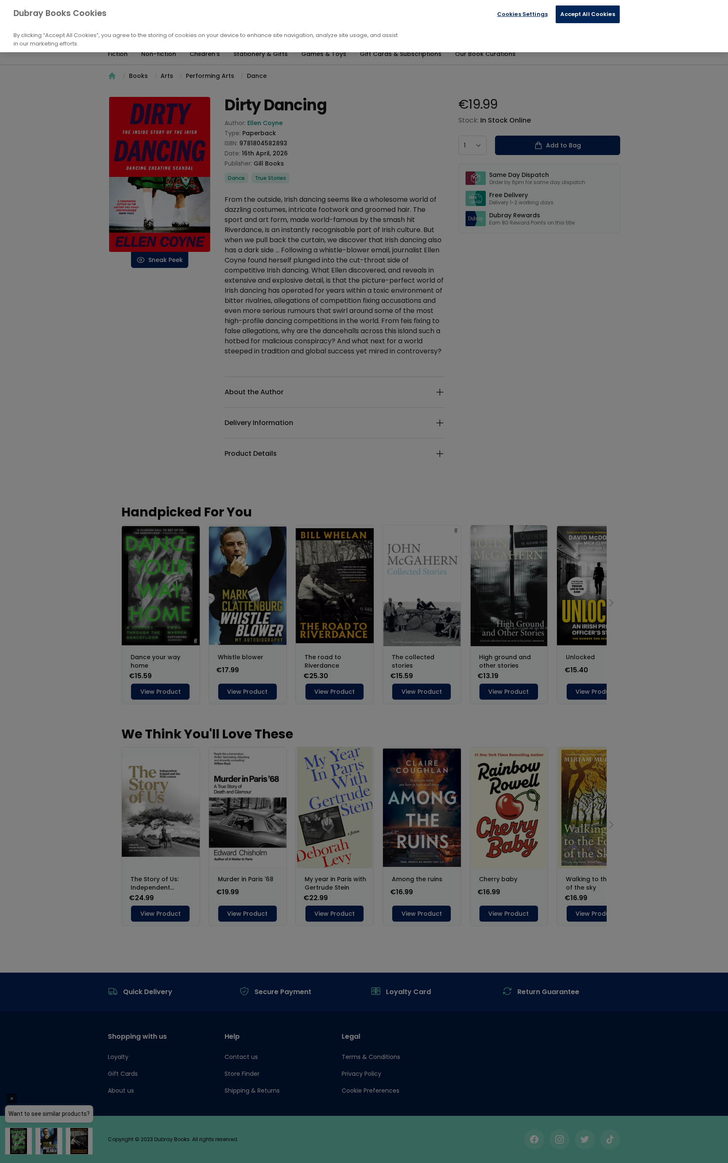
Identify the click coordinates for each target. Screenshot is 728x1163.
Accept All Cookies (587, 14)
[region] (364, 26)
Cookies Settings (522, 14)
